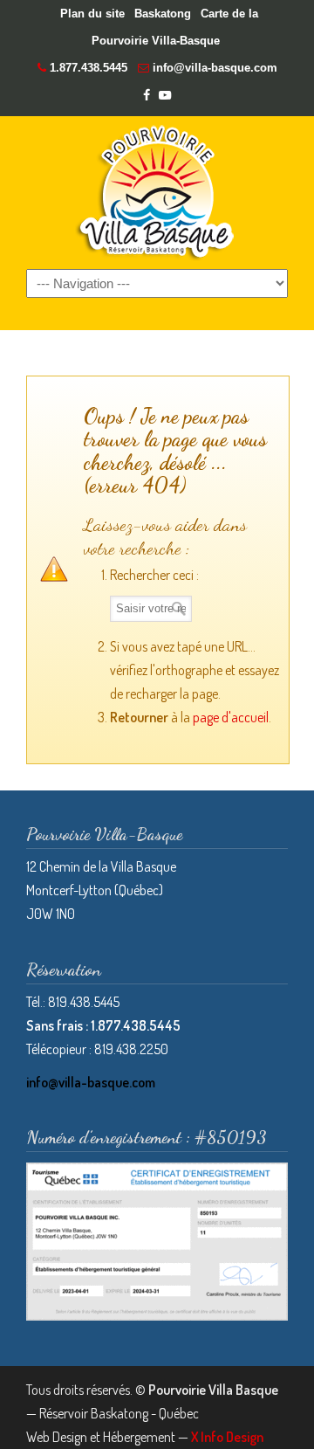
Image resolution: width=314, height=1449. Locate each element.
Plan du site (92, 13)
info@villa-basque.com (215, 67)
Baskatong (162, 13)
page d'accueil (231, 717)
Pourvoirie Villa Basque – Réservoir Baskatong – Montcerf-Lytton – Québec (157, 191)
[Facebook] (146, 95)
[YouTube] (165, 95)
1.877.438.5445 (88, 67)
